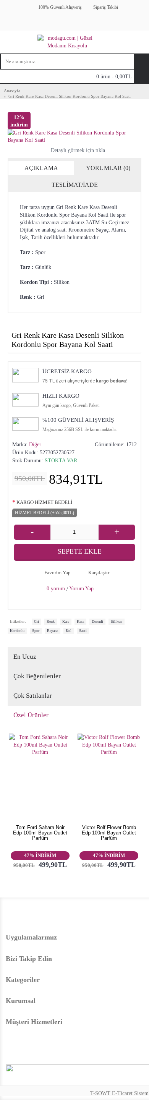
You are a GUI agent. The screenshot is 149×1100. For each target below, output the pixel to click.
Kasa (80, 621)
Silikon (116, 621)
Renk (51, 621)
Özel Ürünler (31, 715)
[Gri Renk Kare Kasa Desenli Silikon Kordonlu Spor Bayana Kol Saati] (74, 136)
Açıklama (41, 168)
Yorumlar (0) (108, 168)
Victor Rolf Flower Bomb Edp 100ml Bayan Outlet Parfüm (109, 833)
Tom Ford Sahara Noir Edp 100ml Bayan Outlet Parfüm (40, 833)
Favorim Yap (57, 572)
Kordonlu (17, 631)
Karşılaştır (98, 572)
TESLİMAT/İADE (75, 184)
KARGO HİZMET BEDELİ (44, 502)
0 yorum (56, 588)
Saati (83, 631)
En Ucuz (24, 656)
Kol (68, 631)
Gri (36, 621)
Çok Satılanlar (32, 695)
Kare (65, 621)
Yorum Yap (81, 588)
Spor (35, 631)
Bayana (52, 631)
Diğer (35, 444)
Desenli (97, 621)
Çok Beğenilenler (37, 676)
